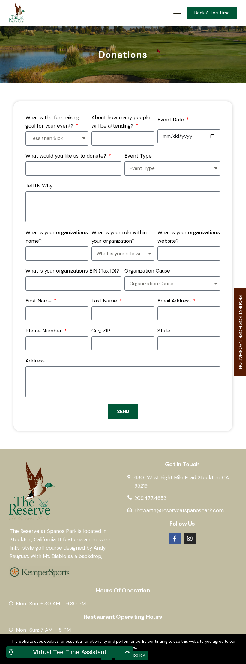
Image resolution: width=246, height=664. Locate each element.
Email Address (175, 300)
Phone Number (44, 330)
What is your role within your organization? (119, 236)
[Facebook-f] (175, 538)
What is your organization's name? (57, 236)
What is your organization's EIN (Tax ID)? (72, 270)
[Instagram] (190, 538)
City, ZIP (101, 330)
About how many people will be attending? (121, 121)
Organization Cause (147, 270)
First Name (39, 300)
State (164, 330)
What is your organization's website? (189, 236)
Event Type (138, 155)
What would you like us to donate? (67, 155)
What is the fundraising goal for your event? (53, 121)
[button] (177, 13)
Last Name (105, 300)
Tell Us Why (39, 185)
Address (35, 360)
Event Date (172, 119)
